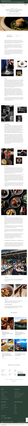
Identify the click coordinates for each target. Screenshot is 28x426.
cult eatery (6, 300)
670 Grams (10, 167)
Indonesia (20, 422)
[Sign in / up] (26, 4)
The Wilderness (9, 125)
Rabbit (16, 217)
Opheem (5, 88)
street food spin (10, 307)
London (8, 53)
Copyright (2, 421)
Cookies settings (16, 397)
